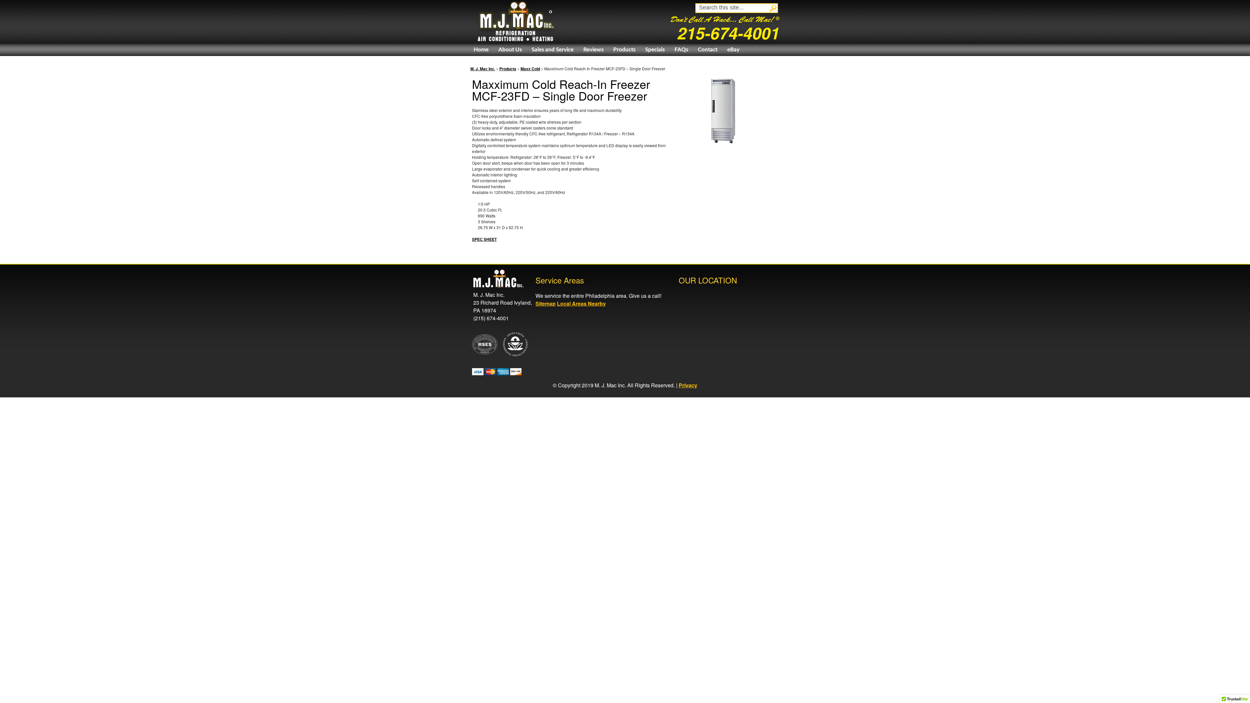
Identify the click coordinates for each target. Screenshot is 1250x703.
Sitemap (545, 303)
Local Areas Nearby (581, 303)
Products (624, 49)
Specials (655, 49)
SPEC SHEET (484, 239)
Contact (707, 49)
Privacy (688, 385)
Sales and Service (553, 49)
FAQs (681, 49)
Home (481, 49)
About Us (510, 49)
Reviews (593, 49)
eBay (733, 49)
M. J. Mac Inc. (482, 69)
